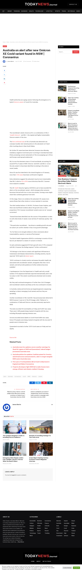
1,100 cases (19, 175)
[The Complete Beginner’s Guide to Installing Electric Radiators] (14, 426)
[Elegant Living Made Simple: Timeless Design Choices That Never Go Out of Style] (62, 112)
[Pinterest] (4, 82)
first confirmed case (18, 141)
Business (24, 11)
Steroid (46, 530)
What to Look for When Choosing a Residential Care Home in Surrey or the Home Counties (73, 126)
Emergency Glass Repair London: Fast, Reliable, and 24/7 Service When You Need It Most (13, 459)
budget (66, 525)
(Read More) (21, 542)
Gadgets (32, 525)
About (39, 561)
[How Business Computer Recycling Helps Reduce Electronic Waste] (62, 88)
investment (59, 535)
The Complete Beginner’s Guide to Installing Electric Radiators (13, 436)
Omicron (34, 376)
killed (72, 535)
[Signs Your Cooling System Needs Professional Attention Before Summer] (62, 100)
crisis (72, 528)
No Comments (28, 61)
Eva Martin (61, 185)
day (57, 530)
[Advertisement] (41, 27)
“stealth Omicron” (15, 135)
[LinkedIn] (4, 78)
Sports (57, 11)
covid (24, 376)
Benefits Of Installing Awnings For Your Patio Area (40, 436)
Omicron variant (18, 102)
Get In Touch (47, 561)
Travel (64, 11)
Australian (66, 523)
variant (40, 376)
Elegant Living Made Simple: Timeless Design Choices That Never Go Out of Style (73, 114)
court (57, 528)
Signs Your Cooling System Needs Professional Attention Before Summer (73, 101)
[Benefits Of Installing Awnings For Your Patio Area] (41, 426)
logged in (14, 475)
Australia (10, 376)
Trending (17, 11)
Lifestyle (49, 11)
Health (31, 11)
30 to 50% (24, 181)
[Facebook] (4, 70)
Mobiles (32, 528)
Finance (47, 523)
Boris (57, 525)
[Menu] (3, 11)
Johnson (66, 535)
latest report (29, 256)
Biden (72, 523)
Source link (13, 337)
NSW (29, 376)
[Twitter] (4, 74)
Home (4, 42)
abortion (58, 520)
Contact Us (73, 4)
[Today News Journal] (41, 4)
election (66, 530)
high (65, 533)
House (73, 533)
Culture (31, 523)
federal (73, 530)
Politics (32, 530)
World (31, 535)
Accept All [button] (76, 567)
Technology (39, 11)
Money (10, 11)
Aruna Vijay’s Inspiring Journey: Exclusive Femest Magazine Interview (38, 459)
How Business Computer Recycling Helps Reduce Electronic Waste (73, 89)
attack (73, 520)
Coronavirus (18, 376)
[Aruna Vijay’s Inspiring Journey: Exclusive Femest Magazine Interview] (41, 449)
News (78, 11)
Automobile (33, 520)
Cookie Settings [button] (67, 567)
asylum (66, 520)
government (59, 533)
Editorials (71, 11)
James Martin (11, 61)
